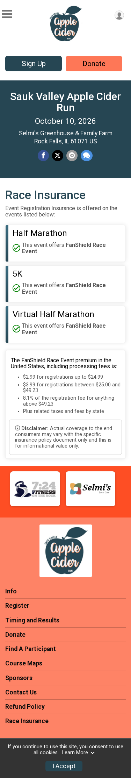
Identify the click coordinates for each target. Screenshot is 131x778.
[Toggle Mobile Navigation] (7, 14)
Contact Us (21, 692)
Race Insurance (27, 721)
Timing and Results (32, 620)
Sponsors (18, 677)
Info (11, 591)
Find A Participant (30, 648)
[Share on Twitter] (57, 155)
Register (17, 605)
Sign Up (34, 63)
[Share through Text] (87, 155)
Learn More (75, 753)
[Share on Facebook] (43, 155)
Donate (93, 63)
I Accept (63, 766)
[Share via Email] (72, 155)
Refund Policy (25, 706)
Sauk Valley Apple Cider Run (65, 102)
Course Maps (23, 663)
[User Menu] (119, 15)
